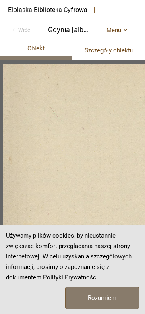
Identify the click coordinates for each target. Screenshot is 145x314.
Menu (113, 30)
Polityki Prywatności (70, 277)
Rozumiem (102, 298)
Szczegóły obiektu (109, 50)
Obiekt (36, 48)
